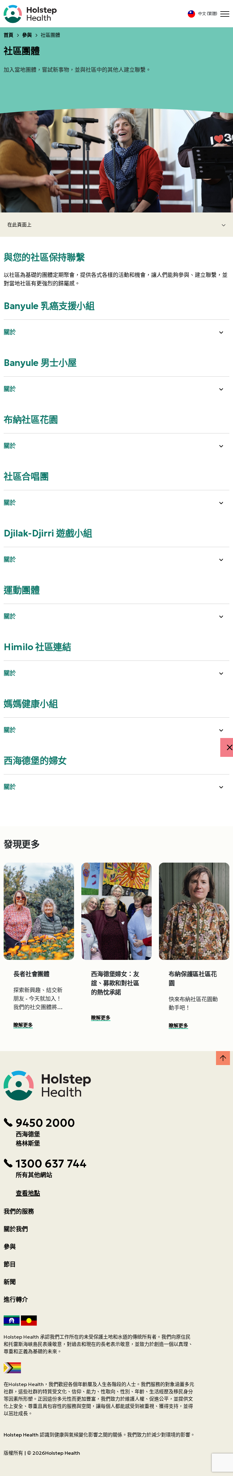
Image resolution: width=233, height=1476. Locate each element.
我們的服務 (19, 1212)
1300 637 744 (50, 1164)
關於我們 (16, 1229)
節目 (10, 1264)
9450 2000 (45, 1123)
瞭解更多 (23, 1025)
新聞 (10, 1282)
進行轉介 (16, 1300)
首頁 (8, 35)
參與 (27, 35)
